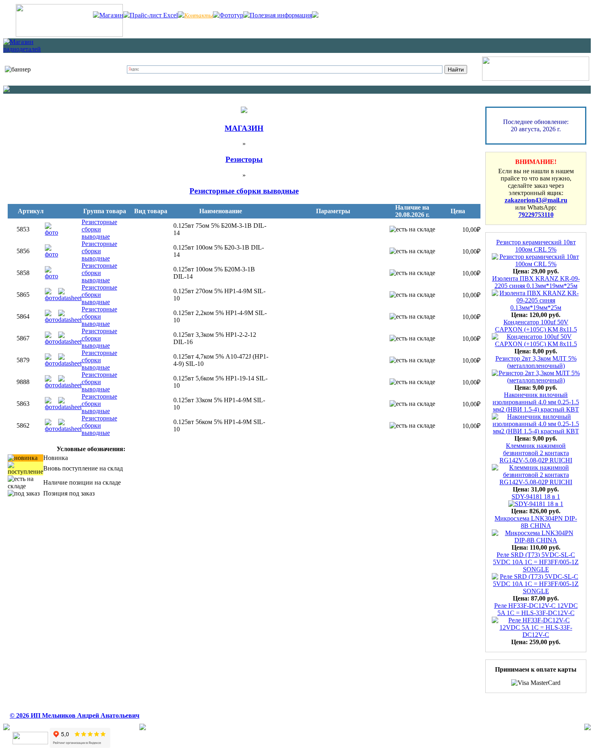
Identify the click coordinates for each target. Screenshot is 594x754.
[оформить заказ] (535, 78)
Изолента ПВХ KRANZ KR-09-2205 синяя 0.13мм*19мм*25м (536, 282)
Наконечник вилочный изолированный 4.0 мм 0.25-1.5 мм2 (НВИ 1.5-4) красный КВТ (536, 402)
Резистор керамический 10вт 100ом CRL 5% (536, 246)
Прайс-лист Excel (154, 15)
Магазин (111, 15)
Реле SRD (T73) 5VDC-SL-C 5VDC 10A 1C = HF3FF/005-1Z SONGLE (536, 562)
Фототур (231, 15)
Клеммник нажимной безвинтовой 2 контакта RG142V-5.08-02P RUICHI (535, 453)
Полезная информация (281, 15)
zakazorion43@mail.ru (536, 200)
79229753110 (536, 214)
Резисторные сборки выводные (99, 229)
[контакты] (69, 34)
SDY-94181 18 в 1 (536, 496)
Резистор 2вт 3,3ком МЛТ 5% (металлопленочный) (536, 362)
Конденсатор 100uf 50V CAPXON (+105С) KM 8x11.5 (536, 326)
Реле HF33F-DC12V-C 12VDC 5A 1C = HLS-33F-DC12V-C (536, 609)
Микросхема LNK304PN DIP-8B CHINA (536, 522)
